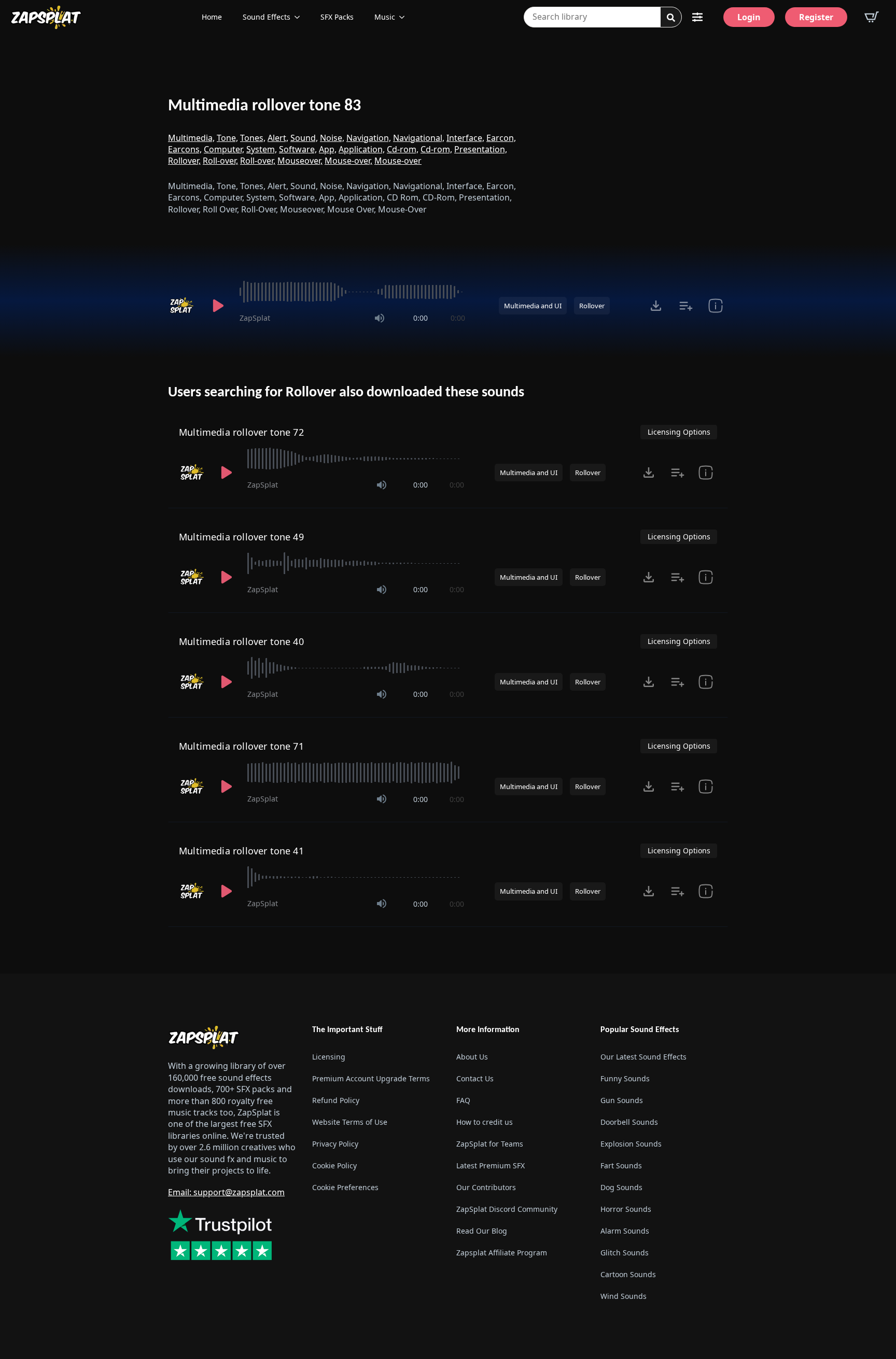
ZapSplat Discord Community (506, 1209)
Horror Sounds (625, 1209)
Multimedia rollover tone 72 (241, 432)
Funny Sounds (625, 1078)
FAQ (463, 1100)
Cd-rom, (402, 149)
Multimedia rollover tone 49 (241, 537)
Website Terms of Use (349, 1122)
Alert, (278, 138)
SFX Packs (337, 17)
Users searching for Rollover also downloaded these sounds (346, 392)
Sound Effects (266, 17)
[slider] (352, 292)
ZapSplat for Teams (489, 1144)
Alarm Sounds (624, 1231)
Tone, (227, 138)
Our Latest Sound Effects (643, 1057)
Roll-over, (220, 160)
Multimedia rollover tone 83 (264, 106)
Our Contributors (486, 1187)
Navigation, (368, 138)
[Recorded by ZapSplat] (183, 305)
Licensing (328, 1057)
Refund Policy (335, 1100)
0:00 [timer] (420, 318)
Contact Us (475, 1078)
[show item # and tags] (715, 305)
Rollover (592, 305)
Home (212, 17)
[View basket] (872, 17)
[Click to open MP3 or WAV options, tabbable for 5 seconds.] (655, 305)
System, (261, 149)
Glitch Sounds (624, 1252)
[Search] (671, 17)
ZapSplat (255, 318)
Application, (362, 149)
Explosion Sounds (631, 1144)
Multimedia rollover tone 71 (241, 746)
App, (328, 149)
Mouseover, (300, 160)
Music (384, 17)
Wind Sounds (623, 1296)
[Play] (218, 305)
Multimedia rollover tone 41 (241, 851)
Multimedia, (191, 138)
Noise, (332, 138)
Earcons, (185, 149)
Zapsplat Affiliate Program (501, 1252)
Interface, (465, 138)
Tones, (252, 138)
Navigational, (418, 138)
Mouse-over (398, 160)
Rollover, (184, 160)
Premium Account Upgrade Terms (371, 1078)
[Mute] (379, 318)
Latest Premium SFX (490, 1165)
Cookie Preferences (345, 1187)
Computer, (224, 149)
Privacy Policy (335, 1144)
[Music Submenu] (405, 17)
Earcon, (501, 138)
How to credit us (484, 1122)
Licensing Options (679, 432)
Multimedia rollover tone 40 (241, 641)
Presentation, (480, 149)
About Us (472, 1057)
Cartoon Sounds (628, 1274)
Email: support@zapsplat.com (226, 1192)
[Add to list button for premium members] (686, 305)
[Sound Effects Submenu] (300, 17)
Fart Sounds (621, 1165)
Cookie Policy (334, 1165)
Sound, (304, 138)
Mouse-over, (348, 160)
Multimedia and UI (533, 305)
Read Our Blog (481, 1231)
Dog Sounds (621, 1187)
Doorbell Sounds (629, 1122)
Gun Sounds (621, 1100)
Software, (298, 149)
